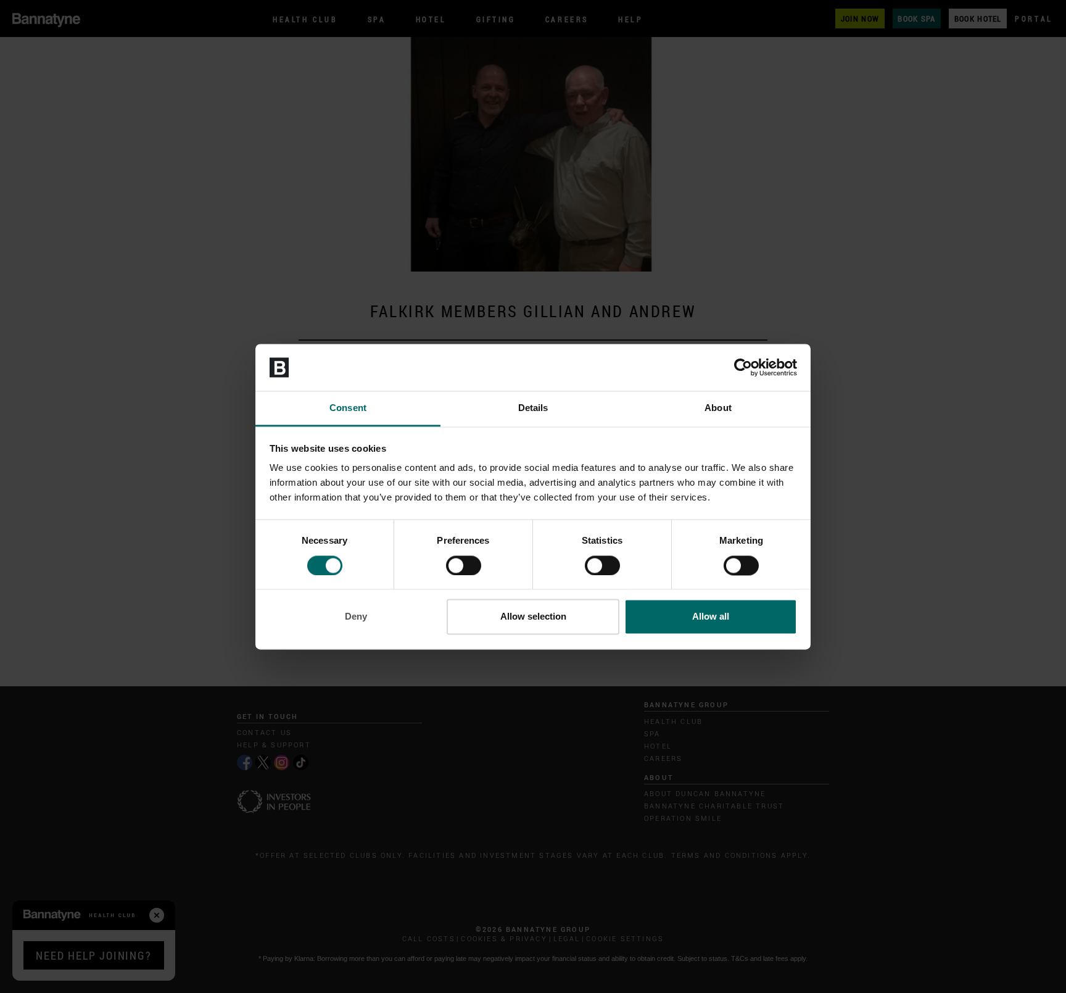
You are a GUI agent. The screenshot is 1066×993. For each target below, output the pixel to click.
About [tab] (718, 408)
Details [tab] (533, 408)
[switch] (463, 565)
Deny (356, 617)
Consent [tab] (347, 408)
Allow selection (533, 617)
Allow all (710, 617)
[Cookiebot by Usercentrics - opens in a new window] (743, 367)
